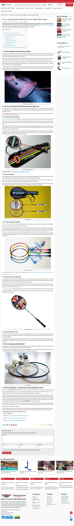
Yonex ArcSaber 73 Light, (7, 274)
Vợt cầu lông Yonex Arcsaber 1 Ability (35, 272)
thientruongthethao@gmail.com (8, 512)
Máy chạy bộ (3, 8)
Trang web (39, 444)
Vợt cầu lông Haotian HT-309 (8, 119)
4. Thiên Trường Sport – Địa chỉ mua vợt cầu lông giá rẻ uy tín (14, 47)
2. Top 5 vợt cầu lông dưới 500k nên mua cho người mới (13, 35)
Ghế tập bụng (49, 499)
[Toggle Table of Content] (24, 30)
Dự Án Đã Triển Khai (63, 1)
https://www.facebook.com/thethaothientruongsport (17, 415)
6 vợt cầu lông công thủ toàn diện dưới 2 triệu (19, 171)
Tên (3, 444)
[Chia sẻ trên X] (9, 425)
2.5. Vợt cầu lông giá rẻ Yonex (9, 43)
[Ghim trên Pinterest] (14, 425)
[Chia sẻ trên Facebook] (7, 425)
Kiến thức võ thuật (64, 501)
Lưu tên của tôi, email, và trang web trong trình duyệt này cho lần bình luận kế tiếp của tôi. (22, 450)
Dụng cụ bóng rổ (48, 8)
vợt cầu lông (39, 389)
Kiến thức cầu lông (64, 499)
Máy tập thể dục (11, 8)
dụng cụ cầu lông (19, 404)
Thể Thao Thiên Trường (45, 24)
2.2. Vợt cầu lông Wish (8, 38)
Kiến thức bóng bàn (64, 496)
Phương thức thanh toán (36, 503)
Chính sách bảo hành (36, 505)
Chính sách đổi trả (36, 506)
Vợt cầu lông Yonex (6, 224)
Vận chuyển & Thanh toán (54, 1)
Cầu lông (11, 15)
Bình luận (4, 434)
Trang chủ (3, 15)
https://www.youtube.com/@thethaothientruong (16, 418)
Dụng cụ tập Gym (20, 8)
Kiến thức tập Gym (64, 498)
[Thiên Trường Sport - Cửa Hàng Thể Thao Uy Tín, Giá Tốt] (6, 5)
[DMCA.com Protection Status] (17, 517)
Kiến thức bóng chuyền (65, 502)
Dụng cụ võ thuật (29, 8)
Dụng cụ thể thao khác (6, 11)
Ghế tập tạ (49, 496)
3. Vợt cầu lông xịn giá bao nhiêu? (9, 45)
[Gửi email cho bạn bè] (12, 425)
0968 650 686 (4, 511)
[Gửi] (45, 5)
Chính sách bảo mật (36, 508)
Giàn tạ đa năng (50, 498)
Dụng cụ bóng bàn (39, 8)
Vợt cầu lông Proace (6, 288)
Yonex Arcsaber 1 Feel (48, 272)
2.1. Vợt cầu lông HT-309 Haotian (9, 36)
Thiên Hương (11, 21)
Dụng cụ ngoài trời (58, 8)
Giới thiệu (48, 1)
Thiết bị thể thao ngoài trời (51, 505)
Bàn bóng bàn (49, 501)
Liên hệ (72, 1)
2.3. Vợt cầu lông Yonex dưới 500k (9, 40)
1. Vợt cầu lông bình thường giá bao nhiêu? (11, 33)
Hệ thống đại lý (35, 498)
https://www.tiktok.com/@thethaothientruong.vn (15, 420)
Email (21, 444)
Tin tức (68, 1)
